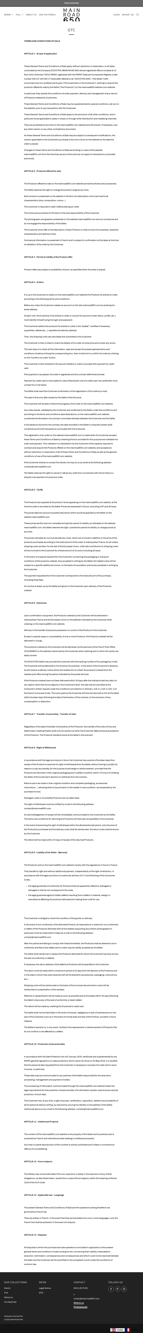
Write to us (79, 1303)
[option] (132, 1330)
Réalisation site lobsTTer (13, 1316)
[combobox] (117, 1330)
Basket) (128, 15)
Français (135, 1330)
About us (31, 15)
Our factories (47, 15)
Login (116, 15)
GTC (41, 1293)
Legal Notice (45, 1288)
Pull (18, 15)
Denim (7, 15)
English (120, 1330)
